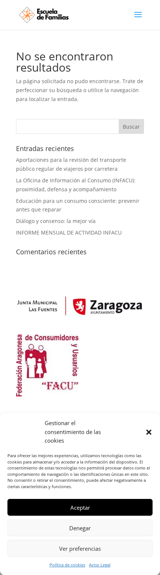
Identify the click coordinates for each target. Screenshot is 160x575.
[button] (149, 432)
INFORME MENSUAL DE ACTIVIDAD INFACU (69, 232)
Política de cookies (67, 565)
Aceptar (80, 507)
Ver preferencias (80, 548)
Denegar (80, 528)
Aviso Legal (100, 565)
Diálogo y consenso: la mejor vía (56, 220)
